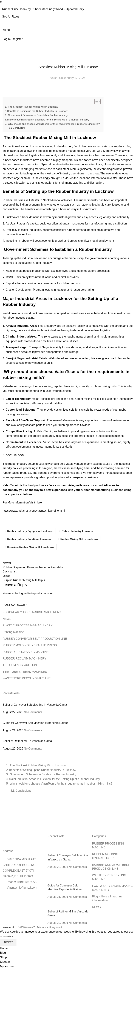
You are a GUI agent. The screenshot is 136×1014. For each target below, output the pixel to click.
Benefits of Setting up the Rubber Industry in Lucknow (37, 111)
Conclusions (19, 127)
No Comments (33, 712)
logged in (25, 593)
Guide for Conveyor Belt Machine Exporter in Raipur (35, 722)
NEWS (7, 618)
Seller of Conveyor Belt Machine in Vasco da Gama (35, 704)
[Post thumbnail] (45, 700)
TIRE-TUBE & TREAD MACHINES (25, 671)
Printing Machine (13, 631)
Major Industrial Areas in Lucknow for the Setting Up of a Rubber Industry (48, 119)
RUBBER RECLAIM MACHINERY (24, 658)
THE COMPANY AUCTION (20, 665)
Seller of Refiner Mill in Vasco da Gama (27, 740)
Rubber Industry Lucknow (77, 531)
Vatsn (53, 77)
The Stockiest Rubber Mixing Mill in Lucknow (32, 106)
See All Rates (10, 16)
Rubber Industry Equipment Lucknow (30, 531)
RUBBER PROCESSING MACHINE (68, 59)
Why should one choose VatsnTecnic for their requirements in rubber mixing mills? (53, 123)
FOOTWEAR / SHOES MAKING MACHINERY (32, 612)
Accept (8, 942)
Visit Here (35, 502)
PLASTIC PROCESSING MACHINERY (28, 625)
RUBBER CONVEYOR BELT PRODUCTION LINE (35, 638)
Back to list (9, 571)
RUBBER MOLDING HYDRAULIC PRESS (30, 645)
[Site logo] (3, 34)
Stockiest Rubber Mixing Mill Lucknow (30, 547)
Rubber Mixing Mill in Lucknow (79, 539)
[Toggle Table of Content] (96, 102)
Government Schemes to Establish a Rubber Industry (37, 115)
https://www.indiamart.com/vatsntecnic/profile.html (34, 510)
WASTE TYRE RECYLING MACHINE (27, 678)
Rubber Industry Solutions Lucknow (29, 539)
